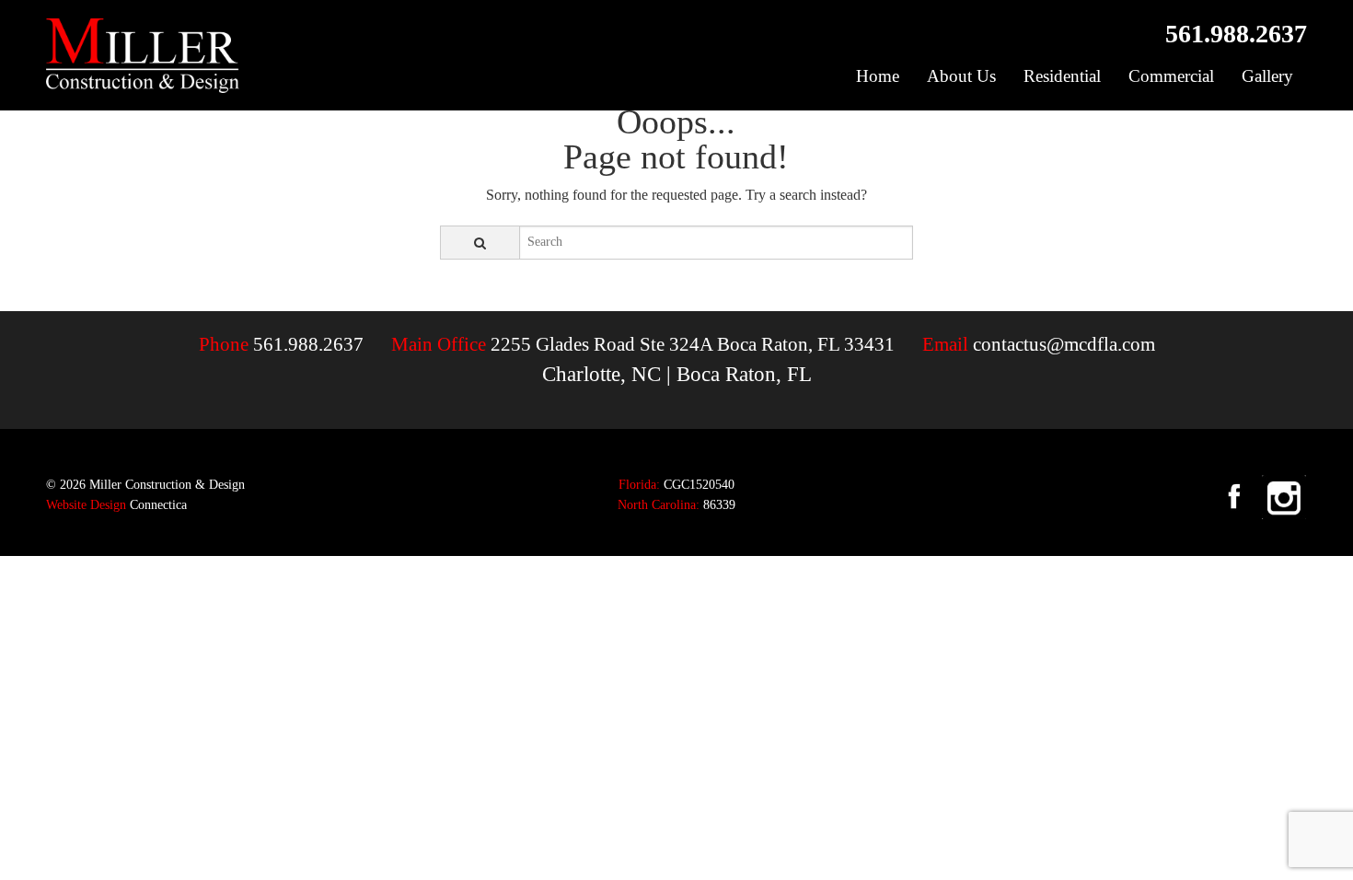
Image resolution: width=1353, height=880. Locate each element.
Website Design (86, 505)
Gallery (1267, 76)
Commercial (1171, 76)
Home (877, 76)
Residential (1062, 76)
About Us (961, 76)
